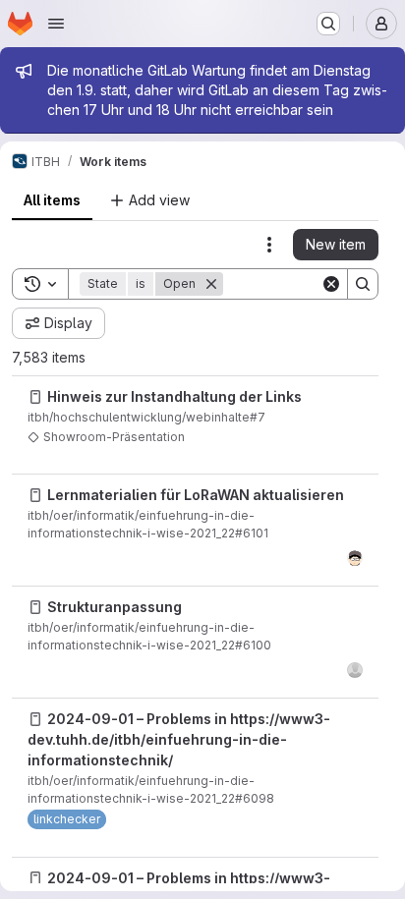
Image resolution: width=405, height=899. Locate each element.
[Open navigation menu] (56, 23)
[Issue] (35, 397)
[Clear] (331, 284)
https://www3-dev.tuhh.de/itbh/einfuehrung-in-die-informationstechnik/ (179, 739)
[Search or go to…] (328, 23)
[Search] (362, 284)
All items (52, 200)
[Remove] (211, 284)
